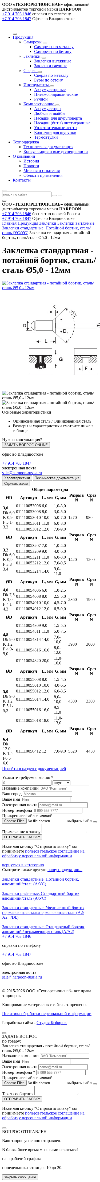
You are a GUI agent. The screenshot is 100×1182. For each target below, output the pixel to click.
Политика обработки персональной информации (46, 1013)
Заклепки (32, 56)
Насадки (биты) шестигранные (62, 123)
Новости (31, 166)
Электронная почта (19, 805)
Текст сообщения (17, 1094)
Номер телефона (17, 810)
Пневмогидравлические (56, 94)
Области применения (42, 175)
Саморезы (33, 42)
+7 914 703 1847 (16, 18)
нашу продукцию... (64, 869)
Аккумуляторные (50, 89)
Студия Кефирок (52, 1022)
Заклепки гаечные (50, 66)
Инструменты (36, 85)
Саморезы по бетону (52, 51)
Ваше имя (11, 799)
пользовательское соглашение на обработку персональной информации (43, 853)
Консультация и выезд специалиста (55, 151)
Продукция (28, 223)
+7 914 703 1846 (16, 14)
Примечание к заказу (22, 832)
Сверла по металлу (51, 75)
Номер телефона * (18, 1072)
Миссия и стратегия (41, 170)
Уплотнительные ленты (55, 127)
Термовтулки (46, 137)
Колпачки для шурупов (55, 132)
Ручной (41, 99)
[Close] (4, 1033)
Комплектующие (39, 104)
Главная (9, 223)
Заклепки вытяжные (52, 61)
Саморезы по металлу (54, 46)
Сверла (30, 70)
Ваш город (12, 793)
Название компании (20, 788)
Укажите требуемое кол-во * (27, 777)
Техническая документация (48, 146)
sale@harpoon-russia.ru (22, 472)
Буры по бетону (48, 80)
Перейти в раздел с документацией (34, 768)
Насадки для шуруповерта (58, 118)
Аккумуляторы (47, 108)
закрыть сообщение (20, 1177)
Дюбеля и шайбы (49, 113)
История (31, 161)
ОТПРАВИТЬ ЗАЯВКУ (22, 837)
